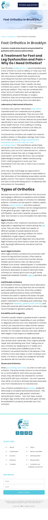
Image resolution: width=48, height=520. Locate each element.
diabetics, (18, 303)
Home (3, 36)
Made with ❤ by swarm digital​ (24, 506)
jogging (30, 275)
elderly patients (16, 205)
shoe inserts (36, 109)
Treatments (11, 36)
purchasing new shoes (16, 367)
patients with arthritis (32, 303)
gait (43, 225)
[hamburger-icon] (44, 5)
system (12, 145)
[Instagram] (22, 433)
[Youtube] (30, 433)
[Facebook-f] (17, 433)
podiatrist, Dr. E (20, 68)
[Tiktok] (26, 433)
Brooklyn (31, 388)
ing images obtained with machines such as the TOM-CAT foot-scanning (20, 142)
